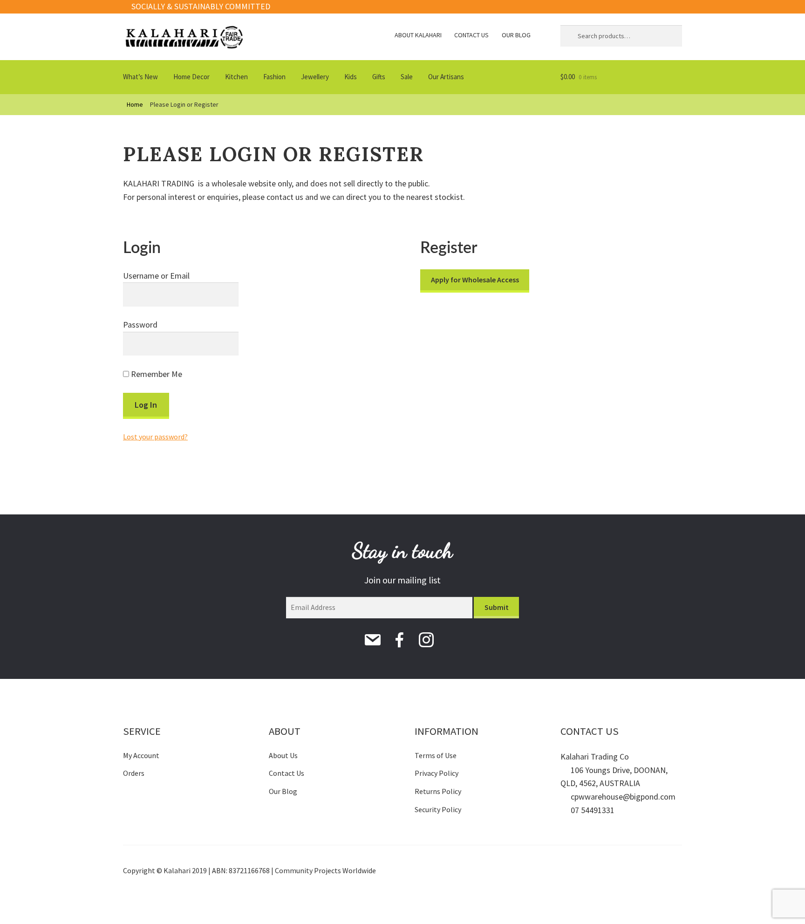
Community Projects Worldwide (325, 870)
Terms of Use (436, 755)
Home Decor (191, 76)
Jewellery (315, 76)
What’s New (140, 76)
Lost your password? (155, 436)
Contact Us (471, 35)
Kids (350, 76)
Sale (407, 76)
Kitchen (236, 76)
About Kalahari (418, 35)
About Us (283, 755)
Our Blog (516, 35)
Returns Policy (438, 791)
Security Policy (438, 809)
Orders (133, 773)
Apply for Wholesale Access (475, 279)
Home (135, 104)
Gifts (378, 76)
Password (140, 324)
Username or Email (156, 275)
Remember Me (155, 374)
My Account (141, 755)
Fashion (274, 76)
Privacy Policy (436, 773)
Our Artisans (446, 76)
